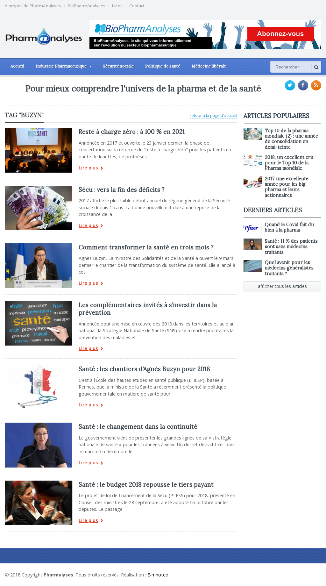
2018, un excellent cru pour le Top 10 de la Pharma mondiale (289, 162)
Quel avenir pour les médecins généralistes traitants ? (289, 268)
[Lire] (38, 130)
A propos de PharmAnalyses (33, 6)
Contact (136, 6)
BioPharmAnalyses (86, 6)
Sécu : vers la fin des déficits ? (122, 189)
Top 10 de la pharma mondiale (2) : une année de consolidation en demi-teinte (291, 139)
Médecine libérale (209, 66)
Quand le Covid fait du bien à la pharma (289, 227)
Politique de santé (162, 66)
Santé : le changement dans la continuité (138, 426)
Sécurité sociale (118, 66)
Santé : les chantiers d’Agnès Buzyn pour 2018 (144, 369)
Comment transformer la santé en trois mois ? (146, 247)
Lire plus (88, 168)
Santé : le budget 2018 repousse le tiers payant (146, 484)
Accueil (17, 66)
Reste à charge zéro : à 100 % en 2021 (132, 131)
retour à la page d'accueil (213, 115)
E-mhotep (157, 575)
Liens (117, 6)
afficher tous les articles (282, 286)
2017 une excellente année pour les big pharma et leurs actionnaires (286, 187)
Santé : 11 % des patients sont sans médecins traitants (291, 246)
